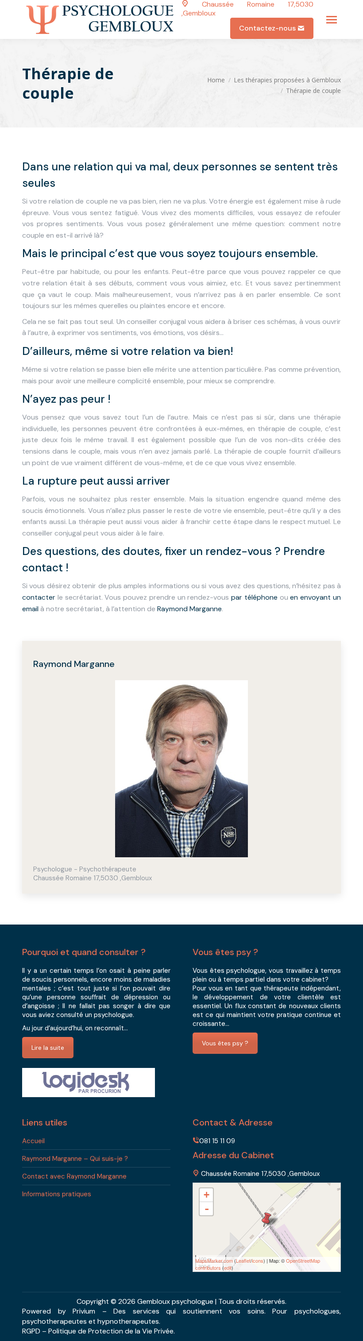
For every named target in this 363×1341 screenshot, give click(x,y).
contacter (38, 597)
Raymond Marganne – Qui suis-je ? (75, 1158)
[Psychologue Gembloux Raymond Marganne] (266, 1219)
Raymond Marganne (189, 608)
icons (257, 1260)
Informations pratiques (56, 1194)
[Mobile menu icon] (331, 20)
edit (228, 1267)
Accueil (33, 1141)
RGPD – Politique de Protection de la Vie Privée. (98, 1331)
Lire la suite (47, 1048)
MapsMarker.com (214, 1260)
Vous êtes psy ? (225, 1043)
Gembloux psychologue (175, 1301)
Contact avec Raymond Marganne (74, 1176)
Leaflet (243, 1260)
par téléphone (254, 597)
